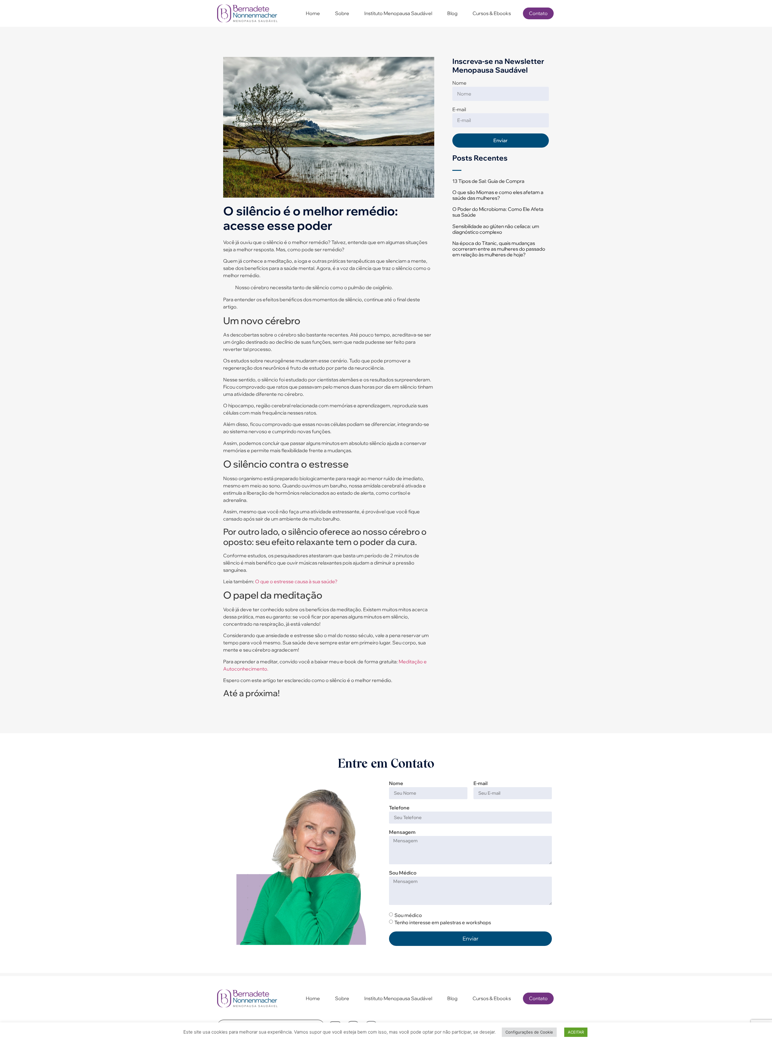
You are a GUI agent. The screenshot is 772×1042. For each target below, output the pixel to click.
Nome (459, 83)
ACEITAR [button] (576, 1032)
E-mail (459, 109)
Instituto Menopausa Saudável (398, 13)
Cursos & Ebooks (492, 13)
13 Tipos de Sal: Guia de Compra (488, 181)
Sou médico (408, 915)
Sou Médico (402, 873)
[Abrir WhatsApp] (757, 1027)
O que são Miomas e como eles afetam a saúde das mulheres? (497, 195)
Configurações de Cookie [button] (529, 1032)
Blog (452, 13)
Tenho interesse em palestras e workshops (442, 922)
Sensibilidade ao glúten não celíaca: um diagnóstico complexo (495, 229)
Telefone (399, 808)
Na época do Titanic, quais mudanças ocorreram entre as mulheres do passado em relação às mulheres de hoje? (498, 249)
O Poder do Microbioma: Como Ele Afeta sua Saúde (497, 212)
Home (313, 13)
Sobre (342, 13)
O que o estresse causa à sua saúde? (295, 581)
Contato (538, 13)
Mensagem (402, 832)
